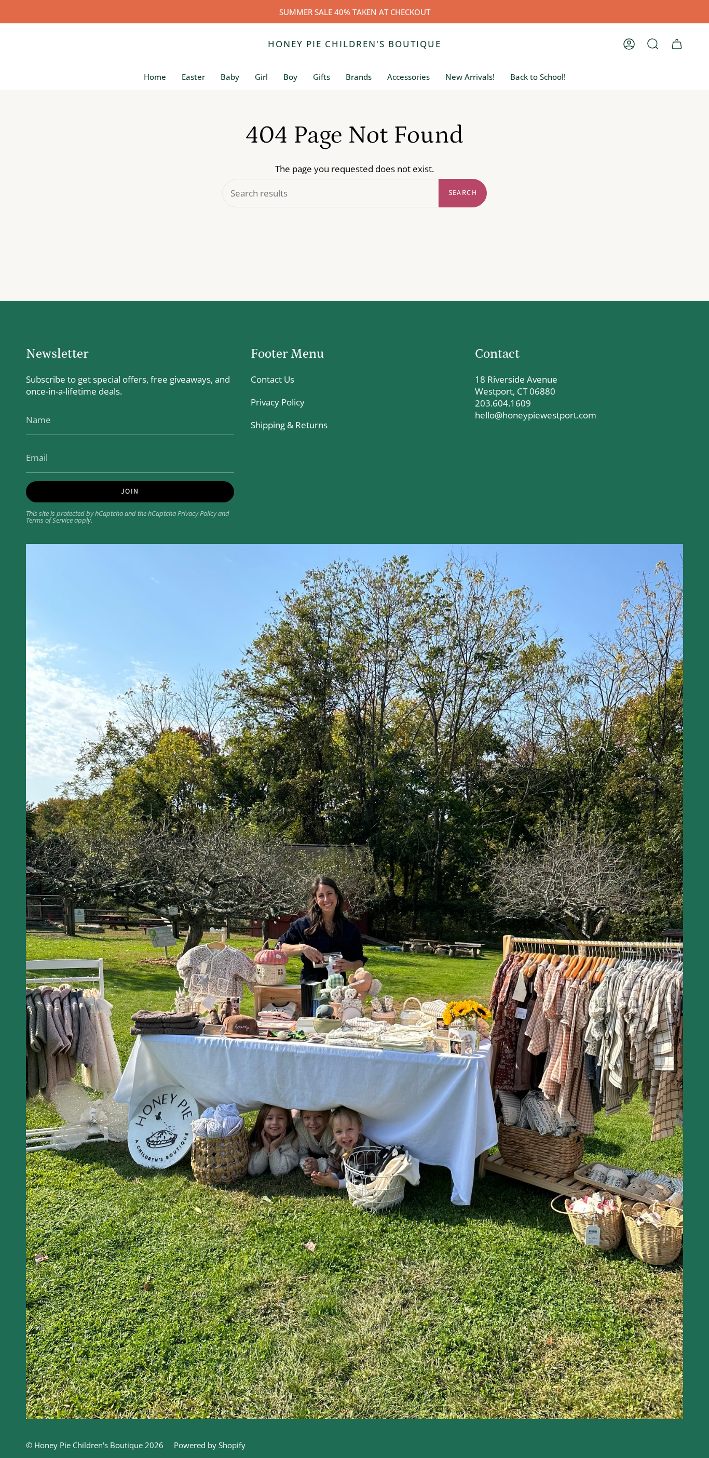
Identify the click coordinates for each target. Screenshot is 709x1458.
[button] (653, 44)
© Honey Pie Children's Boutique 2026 (94, 1445)
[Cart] (677, 44)
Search (462, 193)
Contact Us (272, 379)
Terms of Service (49, 520)
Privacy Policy (197, 513)
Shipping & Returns (289, 425)
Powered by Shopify (210, 1445)
